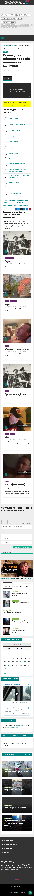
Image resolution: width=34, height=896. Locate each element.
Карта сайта (5, 852)
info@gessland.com (12, 727)
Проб (10, 159)
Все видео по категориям (9, 844)
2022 (25, 865)
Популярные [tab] (18, 586)
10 (5, 658)
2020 (8, 867)
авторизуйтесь (6, 516)
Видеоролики (15, 591)
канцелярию (21, 725)
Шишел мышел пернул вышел (16, 772)
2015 (28, 867)
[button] (27, 38)
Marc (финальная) (15, 484)
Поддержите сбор (7, 578)
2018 (18, 867)
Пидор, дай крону (14, 118)
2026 (2, 865)
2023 (19, 865)
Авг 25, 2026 (9, 774)
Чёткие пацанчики (14, 188)
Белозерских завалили (16, 136)
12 (13, 658)
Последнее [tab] (7, 586)
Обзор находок (13, 153)
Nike (7, 437)
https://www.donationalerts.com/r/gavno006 (15, 205)
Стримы (13, 45)
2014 (2, 870)
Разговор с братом (14, 130)
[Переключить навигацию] (31, 38)
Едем (8, 261)
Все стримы (28, 578)
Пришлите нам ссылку (19, 3)
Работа (6, 258)
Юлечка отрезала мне (17, 349)
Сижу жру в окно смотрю (20, 602)
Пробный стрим (14, 141)
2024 (13, 865)
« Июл (5, 673)
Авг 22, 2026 (9, 810)
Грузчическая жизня (15, 193)
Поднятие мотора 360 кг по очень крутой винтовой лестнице (21, 623)
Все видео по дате (7, 840)
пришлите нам (16, 105)
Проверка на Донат (15, 394)
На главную (6, 45)
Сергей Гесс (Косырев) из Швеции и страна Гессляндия (16, 18)
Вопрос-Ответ (13, 301)
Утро (7, 304)
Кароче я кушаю (14, 182)
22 (25, 662)
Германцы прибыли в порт (17, 124)
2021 (2, 867)
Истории (12, 434)
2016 (23, 867)
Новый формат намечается (12, 612)
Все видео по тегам (7, 848)
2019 (13, 867)
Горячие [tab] (27, 586)
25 (9, 665)
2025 (7, 865)
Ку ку (10, 147)
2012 (14, 870)
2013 (8, 870)
